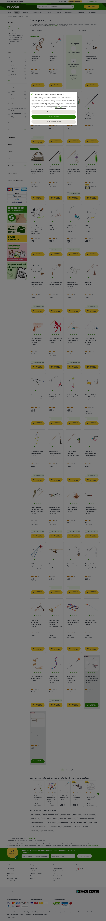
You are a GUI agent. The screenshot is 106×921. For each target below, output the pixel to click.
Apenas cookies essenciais (53, 121)
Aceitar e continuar (53, 117)
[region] (53, 108)
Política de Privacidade (60, 107)
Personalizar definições (53, 112)
